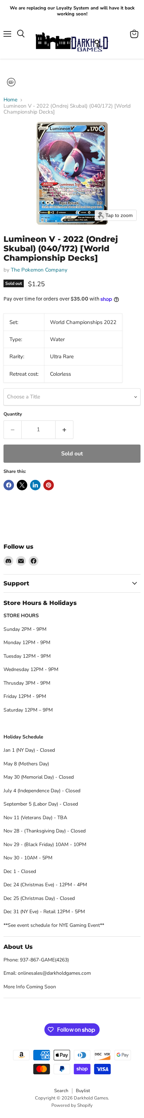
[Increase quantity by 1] (64, 429)
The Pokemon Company (39, 269)
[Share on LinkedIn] (35, 485)
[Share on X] (22, 485)
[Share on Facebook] (8, 485)
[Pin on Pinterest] (48, 485)
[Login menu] (11, 82)
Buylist (83, 1091)
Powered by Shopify (72, 1105)
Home (10, 100)
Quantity (12, 414)
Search (61, 1091)
